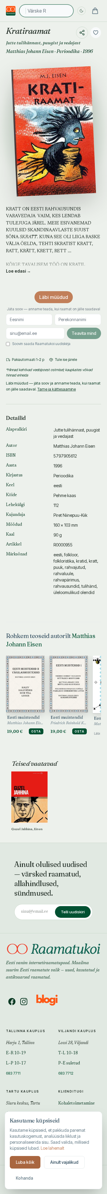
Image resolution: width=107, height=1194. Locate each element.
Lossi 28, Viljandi (73, 1043)
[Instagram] (24, 1002)
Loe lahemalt (52, 1148)
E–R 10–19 (16, 1053)
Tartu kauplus (22, 1091)
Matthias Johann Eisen (30, 51)
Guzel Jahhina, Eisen (27, 829)
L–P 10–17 (16, 1063)
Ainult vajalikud (64, 1162)
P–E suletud (69, 1063)
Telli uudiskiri (73, 911)
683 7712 (65, 1073)
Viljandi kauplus (77, 1031)
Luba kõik (25, 1162)
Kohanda (24, 1178)
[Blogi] (51, 1001)
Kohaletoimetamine (76, 1104)
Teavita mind (84, 333)
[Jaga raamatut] (82, 33)
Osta (36, 731)
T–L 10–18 (68, 1053)
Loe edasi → (18, 271)
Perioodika (68, 51)
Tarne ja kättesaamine (56, 389)
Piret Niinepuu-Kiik (70, 515)
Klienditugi (71, 1091)
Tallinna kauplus (25, 1031)
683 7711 (13, 1073)
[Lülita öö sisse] (81, 11)
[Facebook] (12, 1002)
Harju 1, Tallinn (20, 1043)
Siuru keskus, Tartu (23, 1104)
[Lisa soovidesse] (95, 32)
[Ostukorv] (95, 11)
